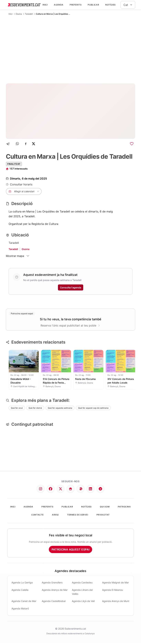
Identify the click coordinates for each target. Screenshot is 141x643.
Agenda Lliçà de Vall (83, 601)
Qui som (105, 506)
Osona (19, 14)
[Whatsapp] (17, 143)
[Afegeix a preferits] (131, 143)
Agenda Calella (20, 589)
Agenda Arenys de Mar (55, 589)
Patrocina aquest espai (71, 549)
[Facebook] (25, 143)
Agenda (58, 4)
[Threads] (70, 489)
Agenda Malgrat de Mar (115, 582)
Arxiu (55, 514)
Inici (45, 4)
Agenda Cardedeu (82, 582)
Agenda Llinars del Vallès (82, 591)
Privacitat (103, 514)
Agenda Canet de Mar (24, 601)
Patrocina (124, 506)
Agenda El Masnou (112, 589)
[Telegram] (9, 143)
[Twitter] (60, 489)
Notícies (110, 4)
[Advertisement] (70, 49)
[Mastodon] (80, 489)
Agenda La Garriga (22, 582)
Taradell (29, 14)
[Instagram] (41, 489)
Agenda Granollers (52, 582)
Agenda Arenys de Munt (115, 601)
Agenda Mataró (20, 608)
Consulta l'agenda (70, 287)
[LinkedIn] (90, 489)
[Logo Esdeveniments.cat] (24, 4)
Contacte (37, 514)
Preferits (76, 4)
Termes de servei (77, 514)
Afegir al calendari (24, 191)
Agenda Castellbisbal (54, 601)
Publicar (93, 4)
